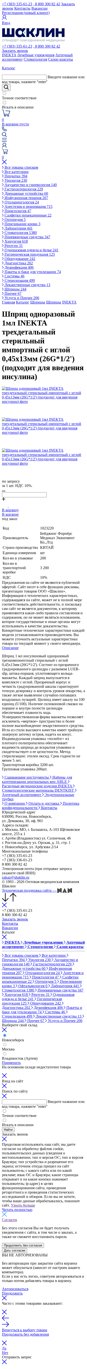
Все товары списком (21, 167)
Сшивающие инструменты (27, 777)
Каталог (22, 302)
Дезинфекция (19, 267)
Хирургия (16, 241)
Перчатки (15, 176)
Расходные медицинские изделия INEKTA (37, 786)
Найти (8, 1129)
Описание (10, 648)
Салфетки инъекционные (27, 215)
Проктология (17, 211)
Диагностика (18, 263)
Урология (15, 180)
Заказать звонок (15, 51)
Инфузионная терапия (26, 198)
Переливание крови (22, 224)
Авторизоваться (15, 1289)
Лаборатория (18, 228)
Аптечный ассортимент (22, 795)
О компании (15, 803)
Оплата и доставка (44, 803)
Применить (11, 1063)
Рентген (13, 246)
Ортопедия (15, 219)
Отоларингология (21, 202)
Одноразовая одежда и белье (31, 250)
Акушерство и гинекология (30, 185)
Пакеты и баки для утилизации (32, 272)
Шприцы (15, 289)
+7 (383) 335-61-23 (17, 4)
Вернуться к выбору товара (24, 1330)
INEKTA (9, 55)
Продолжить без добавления (25, 1334)
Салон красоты (60, 59)
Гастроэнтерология (23, 189)
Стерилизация (19, 280)
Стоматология (35, 59)
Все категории (16, 172)
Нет (5, 1353)
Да (4, 1348)
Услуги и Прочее (21, 298)
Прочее (13, 293)
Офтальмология (32, 986)
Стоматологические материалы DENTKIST (38, 790)
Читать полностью (17, 1210)
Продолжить (12, 1293)
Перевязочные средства (27, 237)
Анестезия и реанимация (28, 206)
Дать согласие (14, 1250)
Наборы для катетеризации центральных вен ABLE (37, 779)
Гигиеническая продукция (29, 254)
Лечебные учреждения (35, 55)
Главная (8, 302)
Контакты (22, 8)
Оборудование (19, 259)
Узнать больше (23, 1205)
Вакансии (39, 8)
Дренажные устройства (26, 193)
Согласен (9, 1220)
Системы (14, 276)
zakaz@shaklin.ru (15, 877)
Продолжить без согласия (23, 1245)
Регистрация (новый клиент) (26, 13)
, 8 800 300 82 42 (46, 4)
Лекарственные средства (27, 285)
